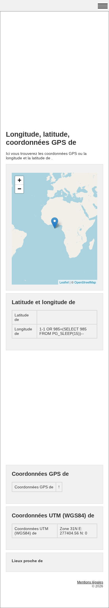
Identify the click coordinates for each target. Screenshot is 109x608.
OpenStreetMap (85, 282)
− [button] (19, 188)
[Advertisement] (54, 71)
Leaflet (64, 282)
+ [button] (19, 180)
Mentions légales (90, 582)
